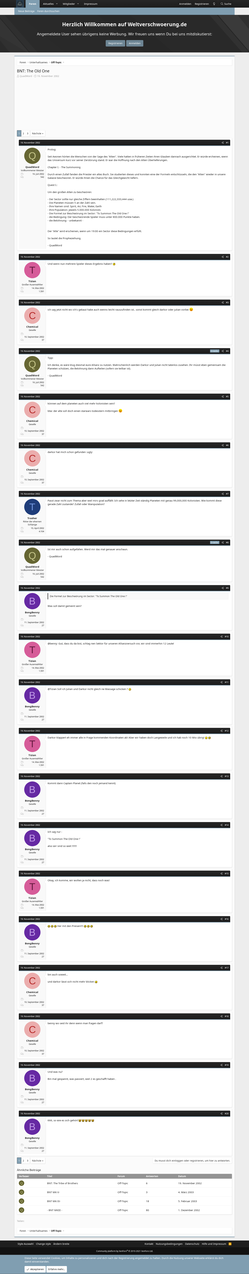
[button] (56, 4)
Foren (32, 3)
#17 (227, 967)
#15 (227, 873)
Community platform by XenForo (124, 1251)
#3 (227, 302)
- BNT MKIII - (54, 1210)
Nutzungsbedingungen (169, 1243)
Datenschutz (192, 1243)
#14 (227, 824)
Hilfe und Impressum (214, 1243)
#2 (227, 256)
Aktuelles (48, 3)
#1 (227, 142)
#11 (227, 682)
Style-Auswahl (26, 1243)
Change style (43, 1243)
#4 (227, 350)
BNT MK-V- (53, 1192)
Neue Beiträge (26, 11)
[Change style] (214, 4)
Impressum (90, 3)
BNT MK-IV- (54, 1201)
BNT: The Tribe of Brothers (62, 1183)
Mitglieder (69, 3)
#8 (227, 542)
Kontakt (149, 1243)
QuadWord (26, 76)
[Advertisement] (124, 105)
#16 (227, 918)
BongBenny (32, 612)
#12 (227, 730)
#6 (227, 445)
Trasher (32, 518)
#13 (227, 776)
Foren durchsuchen (48, 11)
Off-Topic (123, 1183)
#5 (227, 396)
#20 (227, 1113)
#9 (227, 587)
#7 (227, 493)
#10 (227, 636)
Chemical (32, 326)
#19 (227, 1064)
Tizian (32, 281)
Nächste (36, 133)
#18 (227, 1016)
